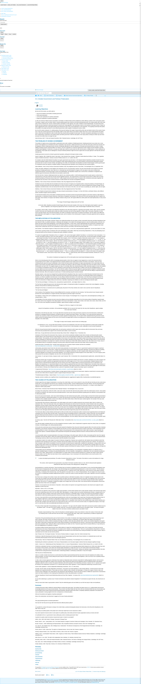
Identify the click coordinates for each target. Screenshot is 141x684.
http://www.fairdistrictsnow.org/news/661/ (90, 575)
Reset (2, 32)
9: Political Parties (89, 95)
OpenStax (41, 106)
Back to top (37, 671)
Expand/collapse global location (105, 95)
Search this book (3, 20)
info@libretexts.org (95, 682)
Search (37, 93)
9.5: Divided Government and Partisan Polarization (50, 667)
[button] (4, 72)
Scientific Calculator (6, 64)
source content (49, 668)
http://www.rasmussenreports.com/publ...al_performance (61, 369)
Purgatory (60, 95)
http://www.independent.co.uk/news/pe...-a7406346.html (47, 345)
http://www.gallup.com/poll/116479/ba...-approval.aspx (69, 375)
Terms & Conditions (64, 682)
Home (40, 95)
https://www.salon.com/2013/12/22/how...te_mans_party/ (86, 419)
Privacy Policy (57, 682)
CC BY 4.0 (89, 667)
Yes (48, 675)
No (53, 675)
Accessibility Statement (73, 682)
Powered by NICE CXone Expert (52, 679)
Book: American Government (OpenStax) (74, 95)
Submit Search (4, 24)
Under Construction (50, 95)
